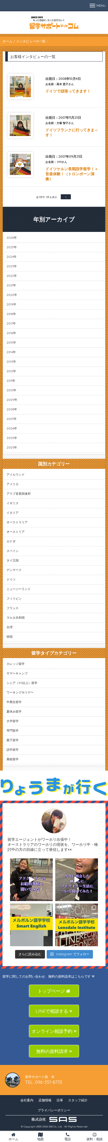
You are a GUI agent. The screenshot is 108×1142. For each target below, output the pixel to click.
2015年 (11, 342)
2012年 (11, 371)
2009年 (12, 400)
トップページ (52, 991)
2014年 (11, 352)
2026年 (12, 237)
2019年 (11, 304)
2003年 (12, 447)
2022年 (12, 276)
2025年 (12, 247)
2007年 (12, 419)
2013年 (11, 361)
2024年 (12, 257)
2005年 (12, 438)
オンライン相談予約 (53, 1031)
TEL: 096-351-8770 (43, 1082)
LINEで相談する (52, 1011)
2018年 (11, 314)
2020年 (12, 295)
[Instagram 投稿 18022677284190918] (31, 879)
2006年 (12, 428)
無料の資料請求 (52, 1051)
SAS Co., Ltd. (55, 1126)
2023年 (12, 266)
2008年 (12, 409)
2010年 (11, 390)
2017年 (11, 323)
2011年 (11, 381)
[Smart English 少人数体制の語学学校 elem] (31, 925)
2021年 (11, 285)
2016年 (11, 333)
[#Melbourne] (76, 879)
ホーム (7, 41)
